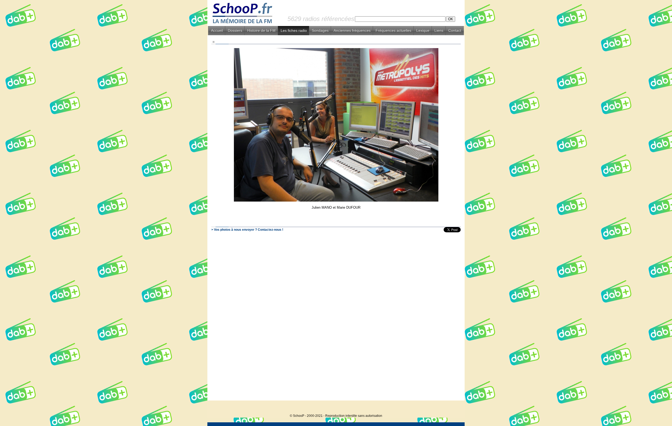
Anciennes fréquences (352, 30)
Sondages (320, 30)
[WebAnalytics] (454, 408)
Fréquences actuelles (393, 30)
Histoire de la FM (261, 30)
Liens (438, 30)
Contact (454, 30)
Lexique (422, 30)
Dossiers (235, 30)
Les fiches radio (294, 30)
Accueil (217, 30)
